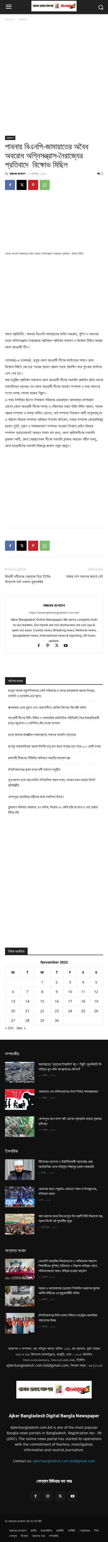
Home (9, 19)
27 (13, 1020)
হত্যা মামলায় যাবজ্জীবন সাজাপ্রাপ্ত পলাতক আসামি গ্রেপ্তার (42, 735)
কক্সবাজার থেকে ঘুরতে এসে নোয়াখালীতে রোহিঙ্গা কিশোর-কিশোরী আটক (47, 707)
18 (83, 1001)
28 (27, 1020)
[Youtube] (68, 646)
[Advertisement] (54, 79)
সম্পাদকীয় (12, 1053)
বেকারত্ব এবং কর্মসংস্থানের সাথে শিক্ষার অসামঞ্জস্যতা (68, 1091)
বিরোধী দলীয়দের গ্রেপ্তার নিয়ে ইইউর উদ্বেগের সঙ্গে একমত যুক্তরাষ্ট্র (27, 579)
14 (27, 1001)
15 (42, 1001)
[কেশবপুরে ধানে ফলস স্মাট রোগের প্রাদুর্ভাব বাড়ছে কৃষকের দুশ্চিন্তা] (19, 1126)
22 (42, 1010)
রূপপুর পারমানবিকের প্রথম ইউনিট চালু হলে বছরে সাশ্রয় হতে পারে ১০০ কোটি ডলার (54, 746)
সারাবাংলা (22, 19)
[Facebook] (10, 185)
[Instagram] (48, 1496)
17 (70, 1001)
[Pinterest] (33, 185)
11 (83, 991)
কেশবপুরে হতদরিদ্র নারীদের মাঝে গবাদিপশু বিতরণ (36, 797)
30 (57, 1020)
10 (70, 991)
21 (27, 1010)
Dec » (21, 1028)
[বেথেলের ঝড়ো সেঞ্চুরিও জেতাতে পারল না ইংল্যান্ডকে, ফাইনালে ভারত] (19, 1197)
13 (13, 1001)
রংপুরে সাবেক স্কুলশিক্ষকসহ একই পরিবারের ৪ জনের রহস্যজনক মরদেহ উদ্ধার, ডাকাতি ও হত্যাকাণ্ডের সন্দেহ (51, 693)
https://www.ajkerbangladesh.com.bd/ (54, 612)
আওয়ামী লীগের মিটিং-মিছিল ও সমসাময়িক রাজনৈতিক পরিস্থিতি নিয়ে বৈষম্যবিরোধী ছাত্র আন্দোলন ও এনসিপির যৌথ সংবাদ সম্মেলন (53, 720)
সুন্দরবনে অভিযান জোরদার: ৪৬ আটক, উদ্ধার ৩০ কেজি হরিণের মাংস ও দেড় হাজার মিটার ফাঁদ (53, 809)
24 (70, 1010)
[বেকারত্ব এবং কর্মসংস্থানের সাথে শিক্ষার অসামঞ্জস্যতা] (19, 1099)
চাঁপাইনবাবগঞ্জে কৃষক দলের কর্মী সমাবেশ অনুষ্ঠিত (34, 769)
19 (96, 1001)
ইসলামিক (11, 1151)
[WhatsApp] (45, 185)
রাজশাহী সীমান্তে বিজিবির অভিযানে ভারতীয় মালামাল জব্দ (39, 758)
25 (83, 1010)
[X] (22, 185)
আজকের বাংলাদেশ (17, 173)
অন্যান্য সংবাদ (15, 1250)
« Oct (9, 1028)
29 (42, 1020)
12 (96, 991)
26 (96, 1010)
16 (57, 1001)
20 (13, 1010)
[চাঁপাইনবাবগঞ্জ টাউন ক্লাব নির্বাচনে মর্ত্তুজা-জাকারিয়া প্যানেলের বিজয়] (19, 1323)
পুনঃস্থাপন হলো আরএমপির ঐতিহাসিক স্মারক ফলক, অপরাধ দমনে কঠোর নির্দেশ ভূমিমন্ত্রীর (51, 782)
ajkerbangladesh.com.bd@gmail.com (64, 1460)
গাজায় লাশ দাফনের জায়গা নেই (84, 576)
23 (57, 1010)
